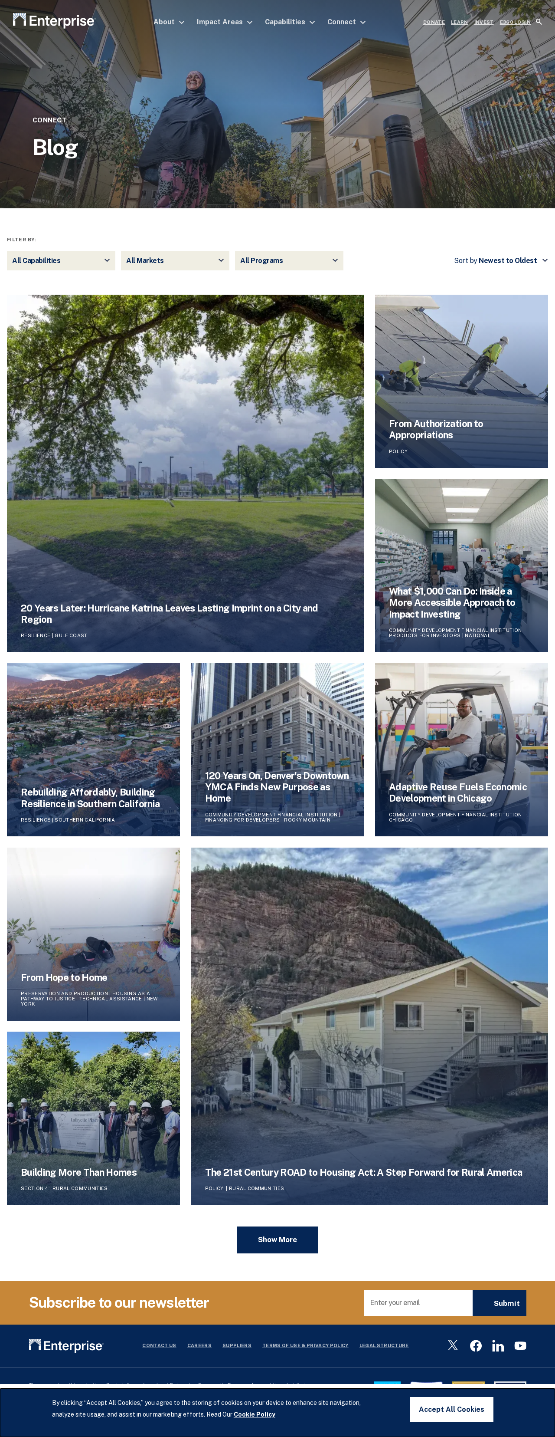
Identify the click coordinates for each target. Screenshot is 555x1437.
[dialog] (277, 1412)
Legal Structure (384, 1345)
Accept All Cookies (451, 1409)
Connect (342, 22)
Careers (199, 1345)
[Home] (54, 22)
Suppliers (236, 1345)
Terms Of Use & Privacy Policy (305, 1345)
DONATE (434, 22)
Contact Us (159, 1345)
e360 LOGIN (515, 22)
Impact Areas (221, 22)
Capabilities (286, 22)
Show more (277, 1239)
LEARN (459, 22)
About (164, 22)
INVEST (484, 22)
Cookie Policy (254, 1414)
